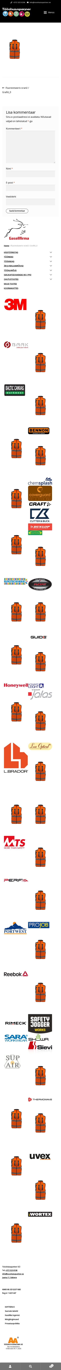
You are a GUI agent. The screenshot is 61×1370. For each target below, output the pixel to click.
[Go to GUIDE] (40, 637)
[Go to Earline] (40, 532)
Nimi (9, 168)
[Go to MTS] (16, 842)
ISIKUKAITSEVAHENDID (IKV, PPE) (17, 274)
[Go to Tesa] (16, 1118)
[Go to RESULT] (40, 992)
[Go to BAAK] (16, 345)
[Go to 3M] (16, 304)
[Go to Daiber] (16, 544)
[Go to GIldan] (16, 655)
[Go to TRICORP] (40, 1123)
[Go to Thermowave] (40, 1099)
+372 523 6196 (19, 2)
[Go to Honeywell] (16, 685)
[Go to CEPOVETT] (16, 498)
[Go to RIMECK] (16, 1023)
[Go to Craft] (40, 504)
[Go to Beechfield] (16, 448)
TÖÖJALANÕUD (10, 270)
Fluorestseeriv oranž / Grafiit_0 (15, 90)
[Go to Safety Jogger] (40, 1024)
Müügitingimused (12, 1319)
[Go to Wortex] (40, 1214)
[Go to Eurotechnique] (16, 581)
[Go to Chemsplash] (40, 481)
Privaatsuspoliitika (12, 1323)
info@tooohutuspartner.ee (40, 2)
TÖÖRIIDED (8, 256)
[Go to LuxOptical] (40, 746)
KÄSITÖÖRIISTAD (11, 252)
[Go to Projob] (40, 925)
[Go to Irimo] (16, 712)
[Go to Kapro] (40, 721)
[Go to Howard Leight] (40, 687)
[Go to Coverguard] (40, 493)
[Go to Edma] (40, 556)
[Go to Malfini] (40, 771)
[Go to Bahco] (40, 362)
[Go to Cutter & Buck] (40, 515)
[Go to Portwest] (16, 928)
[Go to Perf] (16, 880)
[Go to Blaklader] (40, 455)
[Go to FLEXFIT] (40, 584)
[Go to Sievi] (40, 1048)
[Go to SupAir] (16, 1061)
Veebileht (11, 196)
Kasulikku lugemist (12, 1315)
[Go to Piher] (40, 900)
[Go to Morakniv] (40, 814)
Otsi (30, 1366)
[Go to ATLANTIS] (40, 319)
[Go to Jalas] (40, 695)
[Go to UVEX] (40, 1157)
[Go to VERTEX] (40, 1190)
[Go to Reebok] (16, 973)
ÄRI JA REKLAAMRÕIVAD (14, 265)
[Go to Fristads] (16, 612)
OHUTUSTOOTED (11, 279)
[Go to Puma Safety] (40, 949)
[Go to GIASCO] (40, 612)
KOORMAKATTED (11, 288)
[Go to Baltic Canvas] (16, 390)
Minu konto (10, 1366)
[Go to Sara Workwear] (16, 1038)
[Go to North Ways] (40, 857)
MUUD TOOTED (10, 283)
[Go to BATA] (40, 405)
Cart (47, 1364)
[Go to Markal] (16, 814)
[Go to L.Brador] (16, 758)
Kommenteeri (14, 128)
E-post (10, 182)
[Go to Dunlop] (40, 526)
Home (6, 245)
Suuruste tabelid (11, 1311)
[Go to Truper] (16, 1166)
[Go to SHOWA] (40, 1037)
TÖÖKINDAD (9, 261)
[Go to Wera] (16, 1233)
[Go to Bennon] (40, 430)
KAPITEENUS (10, 1307)
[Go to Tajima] (40, 1075)
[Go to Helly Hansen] (40, 661)
